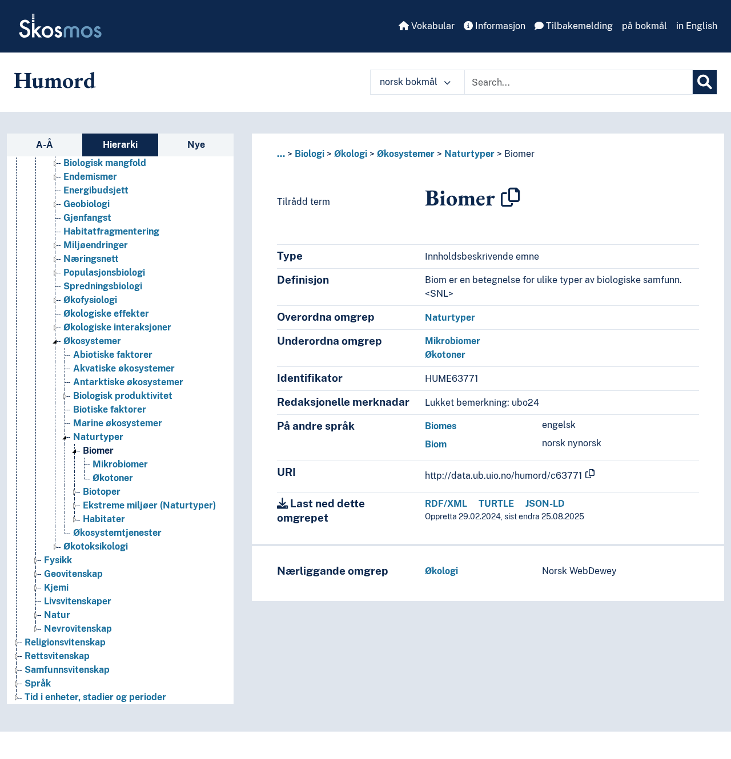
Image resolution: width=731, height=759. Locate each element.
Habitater (104, 519)
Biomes (440, 426)
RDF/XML (446, 503)
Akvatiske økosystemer (124, 368)
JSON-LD (545, 503)
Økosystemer (92, 341)
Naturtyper (98, 436)
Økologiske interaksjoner (117, 327)
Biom (436, 444)
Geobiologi (86, 204)
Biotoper (102, 491)
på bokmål (644, 26)
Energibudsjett (95, 190)
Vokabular (432, 26)
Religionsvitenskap (65, 642)
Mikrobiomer (120, 464)
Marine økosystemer (117, 423)
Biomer (98, 450)
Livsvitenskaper (77, 601)
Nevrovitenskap (78, 628)
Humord (55, 80)
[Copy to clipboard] (510, 197)
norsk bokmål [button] (410, 81)
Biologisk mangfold (104, 163)
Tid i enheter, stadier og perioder (95, 697)
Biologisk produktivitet (122, 395)
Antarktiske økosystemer (128, 382)
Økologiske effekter (106, 313)
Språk (38, 683)
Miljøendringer (95, 245)
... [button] (281, 153)
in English (696, 26)
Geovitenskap (73, 573)
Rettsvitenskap (57, 656)
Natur (57, 614)
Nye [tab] (196, 144)
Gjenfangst (87, 217)
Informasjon (499, 26)
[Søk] (704, 82)
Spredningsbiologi (102, 286)
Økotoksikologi (95, 546)
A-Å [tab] (44, 144)
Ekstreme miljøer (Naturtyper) (149, 505)
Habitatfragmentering (111, 231)
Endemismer (90, 176)
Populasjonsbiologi (104, 272)
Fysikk (58, 560)
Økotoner (113, 478)
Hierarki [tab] (120, 144)
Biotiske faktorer (109, 409)
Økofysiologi (90, 299)
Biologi (309, 153)
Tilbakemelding (578, 26)
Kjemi (56, 587)
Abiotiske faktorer (112, 354)
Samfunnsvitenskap (67, 669)
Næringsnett (91, 258)
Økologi (350, 153)
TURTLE (496, 503)
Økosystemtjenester (117, 532)
